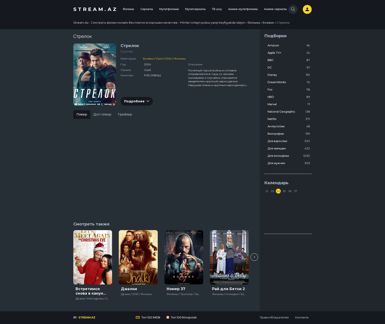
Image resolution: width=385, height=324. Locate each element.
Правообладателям (274, 317)
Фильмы (128, 9)
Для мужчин (289, 163)
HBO (289, 97)
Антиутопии (289, 126)
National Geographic (289, 111)
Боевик (148, 58)
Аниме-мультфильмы (243, 9)
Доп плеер (102, 114)
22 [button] (272, 191)
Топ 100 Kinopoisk (183, 317)
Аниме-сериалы (275, 9)
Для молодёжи (289, 155)
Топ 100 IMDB (150, 317)
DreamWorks (289, 82)
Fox (289, 89)
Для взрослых (289, 141)
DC (289, 67)
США (159, 58)
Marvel (289, 104)
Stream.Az (95, 9)
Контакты (302, 317)
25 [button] (284, 191)
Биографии (289, 133)
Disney (289, 74)
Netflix (289, 119)
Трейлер (125, 114)
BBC (289, 60)
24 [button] (278, 191)
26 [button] (289, 191)
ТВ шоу (217, 9)
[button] (254, 257)
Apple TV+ (289, 52)
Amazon (289, 45)
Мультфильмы (169, 9)
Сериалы (146, 9)
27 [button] (295, 191)
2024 (168, 58)
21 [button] (267, 191)
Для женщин (289, 148)
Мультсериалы (195, 9)
